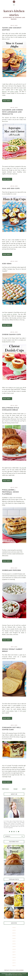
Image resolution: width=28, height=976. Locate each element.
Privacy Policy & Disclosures (14, 970)
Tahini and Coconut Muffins (11, 29)
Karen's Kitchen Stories (18, 973)
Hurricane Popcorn (11, 570)
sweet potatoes (10, 711)
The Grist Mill (23, 468)
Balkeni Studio (17, 975)
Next (24, 789)
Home (16, 789)
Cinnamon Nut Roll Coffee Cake (11, 728)
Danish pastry (19, 387)
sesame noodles (14, 91)
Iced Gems (6, 263)
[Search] (22, 836)
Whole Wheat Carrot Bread (12, 650)
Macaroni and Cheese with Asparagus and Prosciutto (12, 112)
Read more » (7, 100)
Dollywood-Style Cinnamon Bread (10, 409)
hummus (20, 89)
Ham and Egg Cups (11, 188)
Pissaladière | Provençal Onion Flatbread (10, 492)
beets (16, 711)
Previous (5, 789)
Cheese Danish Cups (11, 334)
